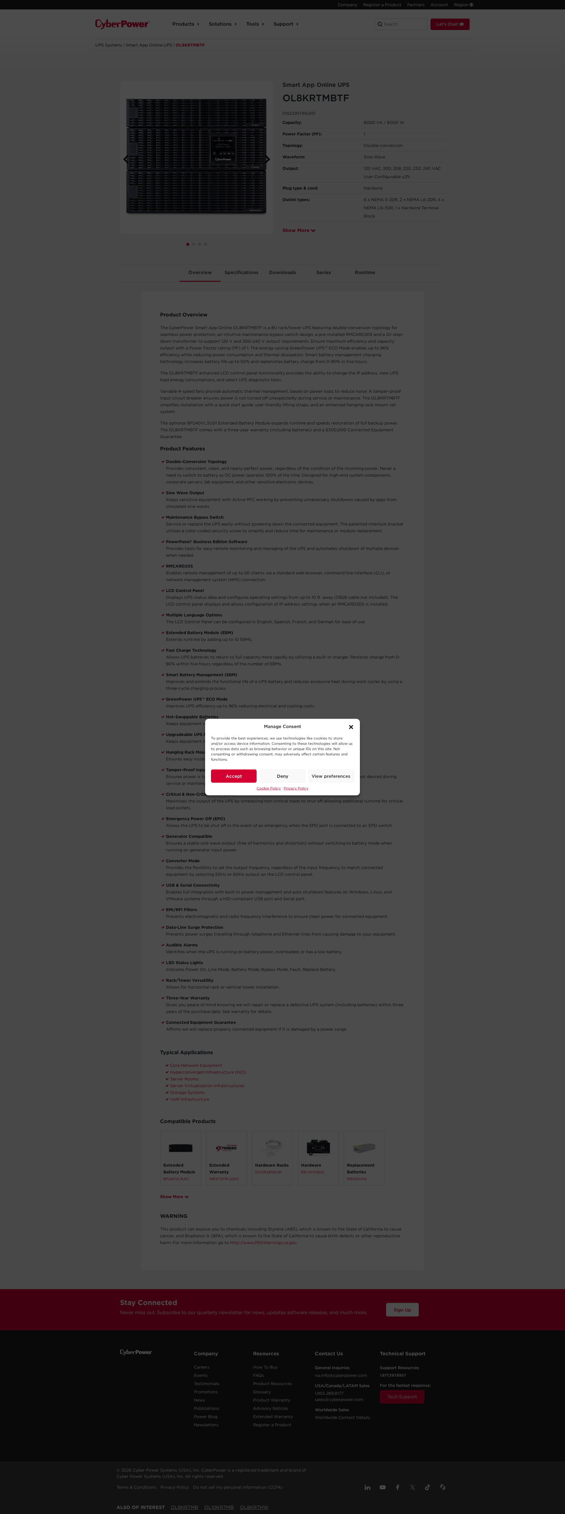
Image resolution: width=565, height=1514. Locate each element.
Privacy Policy (296, 788)
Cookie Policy (269, 788)
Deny (282, 776)
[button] (351, 726)
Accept (234, 776)
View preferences (331, 776)
